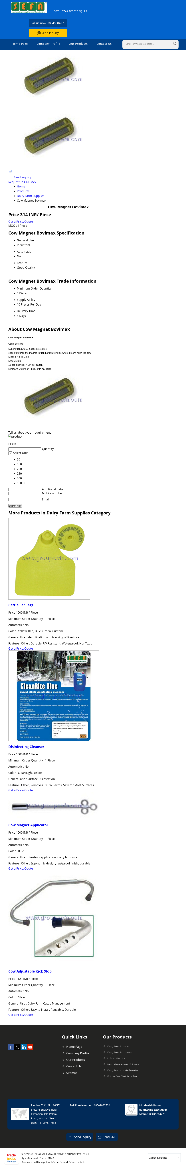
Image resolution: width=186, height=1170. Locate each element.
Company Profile (48, 43)
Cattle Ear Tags (20, 605)
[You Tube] (30, 1049)
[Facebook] (11, 1049)
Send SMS (109, 1137)
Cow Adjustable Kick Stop (30, 971)
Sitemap (72, 1073)
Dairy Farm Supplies (30, 196)
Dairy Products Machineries (122, 1070)
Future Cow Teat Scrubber (122, 1076)
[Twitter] (17, 1049)
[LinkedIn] (24, 1049)
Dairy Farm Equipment (119, 1052)
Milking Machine (116, 1058)
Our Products (78, 43)
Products (23, 191)
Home (21, 186)
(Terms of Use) (46, 1158)
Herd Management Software (123, 1064)
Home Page (20, 43)
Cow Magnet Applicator (28, 825)
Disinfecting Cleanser (26, 746)
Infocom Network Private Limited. (67, 1162)
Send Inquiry (50, 33)
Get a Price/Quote (20, 222)
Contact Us (104, 43)
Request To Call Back (22, 182)
